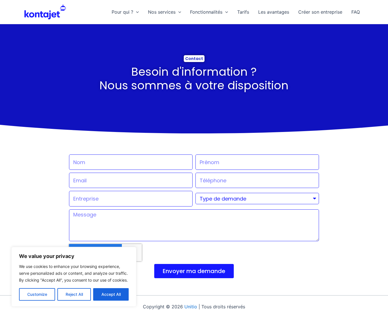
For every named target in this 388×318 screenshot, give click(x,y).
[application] (136, 12)
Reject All (74, 294)
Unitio (190, 306)
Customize (37, 294)
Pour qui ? (122, 12)
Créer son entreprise (320, 12)
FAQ (355, 12)
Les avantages (273, 12)
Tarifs (243, 12)
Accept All (111, 294)
